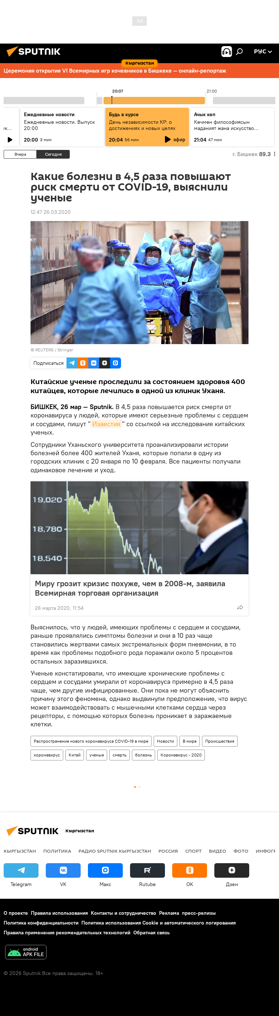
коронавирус (47, 755)
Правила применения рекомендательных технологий (67, 932)
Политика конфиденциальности (41, 922)
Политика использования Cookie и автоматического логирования (158, 922)
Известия (106, 424)
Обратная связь (151, 932)
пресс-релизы (199, 913)
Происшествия (219, 741)
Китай (75, 755)
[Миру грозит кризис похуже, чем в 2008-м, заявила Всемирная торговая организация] (139, 527)
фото (241, 851)
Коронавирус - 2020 (181, 755)
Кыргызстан (20, 851)
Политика (57, 851)
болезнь (143, 755)
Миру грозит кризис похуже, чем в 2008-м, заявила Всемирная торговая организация (130, 588)
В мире (190, 741)
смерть (119, 755)
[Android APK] (25, 953)
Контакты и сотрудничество (123, 913)
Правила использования (59, 913)
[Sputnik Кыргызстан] (36, 57)
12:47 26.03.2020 (51, 212)
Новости (165, 741)
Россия (168, 851)
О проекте (16, 913)
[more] (240, 607)
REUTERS (44, 349)
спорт (193, 851)
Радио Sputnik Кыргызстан (114, 851)
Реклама (169, 913)
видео (217, 851)
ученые (96, 755)
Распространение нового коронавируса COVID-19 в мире (91, 741)
